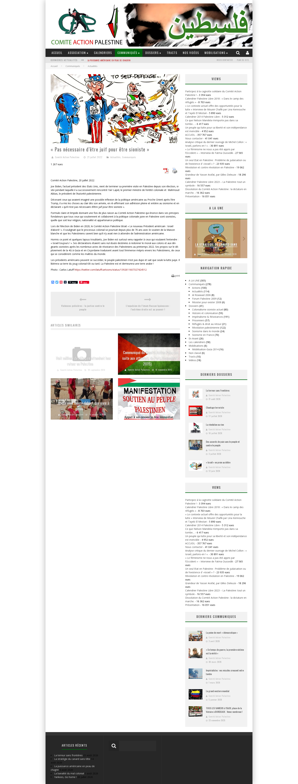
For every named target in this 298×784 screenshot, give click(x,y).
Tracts (172, 53)
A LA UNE (194, 280)
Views (216, 487)
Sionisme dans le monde (206, 331)
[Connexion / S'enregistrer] (247, 53)
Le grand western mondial (217, 691)
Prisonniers (198, 320)
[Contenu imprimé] (174, 172)
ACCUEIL (57, 53)
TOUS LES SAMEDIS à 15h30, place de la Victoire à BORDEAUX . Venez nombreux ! (224, 709)
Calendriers (103, 53)
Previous (188, 238)
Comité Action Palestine (67, 157)
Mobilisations (215, 53)
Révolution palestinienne (205, 327)
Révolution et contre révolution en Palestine (209, 167)
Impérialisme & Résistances (207, 316)
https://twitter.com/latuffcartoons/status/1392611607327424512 (110, 269)
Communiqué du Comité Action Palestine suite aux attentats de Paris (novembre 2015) (150, 358)
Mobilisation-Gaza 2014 (205, 349)
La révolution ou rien (215, 424)
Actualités (115, 157)
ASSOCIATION (77, 53)
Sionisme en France (203, 334)
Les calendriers (197, 342)
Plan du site (243, 60)
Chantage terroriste (215, 407)
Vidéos (192, 360)
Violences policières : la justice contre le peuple (83, 307)
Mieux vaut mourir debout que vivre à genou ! (83, 405)
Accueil (54, 66)
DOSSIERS (152, 53)
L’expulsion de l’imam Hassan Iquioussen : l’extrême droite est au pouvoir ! (148, 307)
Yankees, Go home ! (65, 777)
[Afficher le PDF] (165, 172)
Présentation (192, 196)
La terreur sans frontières (218, 390)
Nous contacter (225, 60)
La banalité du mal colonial (69, 773)
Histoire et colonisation (205, 313)
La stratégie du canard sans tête (216, 246)
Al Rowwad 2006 (201, 295)
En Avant (193, 338)
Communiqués (127, 53)
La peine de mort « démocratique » (222, 632)
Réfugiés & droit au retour (206, 324)
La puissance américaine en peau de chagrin (109, 60)
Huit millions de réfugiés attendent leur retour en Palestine (83, 360)
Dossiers (193, 305)
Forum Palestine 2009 (204, 298)
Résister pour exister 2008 (206, 302)
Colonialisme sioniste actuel (207, 309)
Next (243, 238)
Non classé (195, 353)
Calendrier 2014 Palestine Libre (202, 116)
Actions (196, 287)
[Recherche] (238, 53)
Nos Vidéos (191, 53)
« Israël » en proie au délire (218, 462)
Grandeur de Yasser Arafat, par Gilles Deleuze (210, 174)
